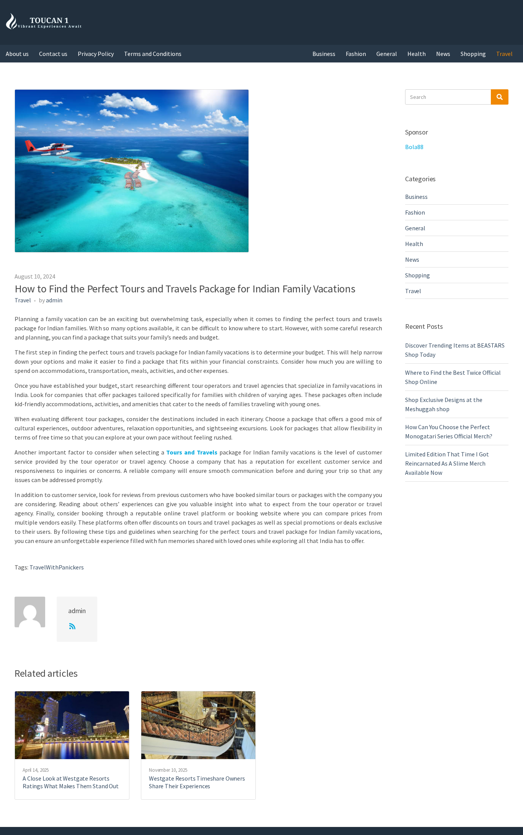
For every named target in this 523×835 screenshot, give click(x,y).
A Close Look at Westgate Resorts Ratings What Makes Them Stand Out (71, 782)
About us (17, 53)
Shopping (473, 53)
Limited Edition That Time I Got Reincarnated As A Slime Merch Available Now (447, 463)
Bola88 (414, 147)
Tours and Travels (191, 452)
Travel (504, 53)
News (443, 53)
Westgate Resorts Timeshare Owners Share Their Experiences (197, 782)
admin (54, 300)
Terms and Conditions (152, 53)
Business (323, 53)
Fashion (356, 53)
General (386, 53)
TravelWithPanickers (56, 567)
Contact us (53, 53)
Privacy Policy (96, 53)
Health (416, 53)
